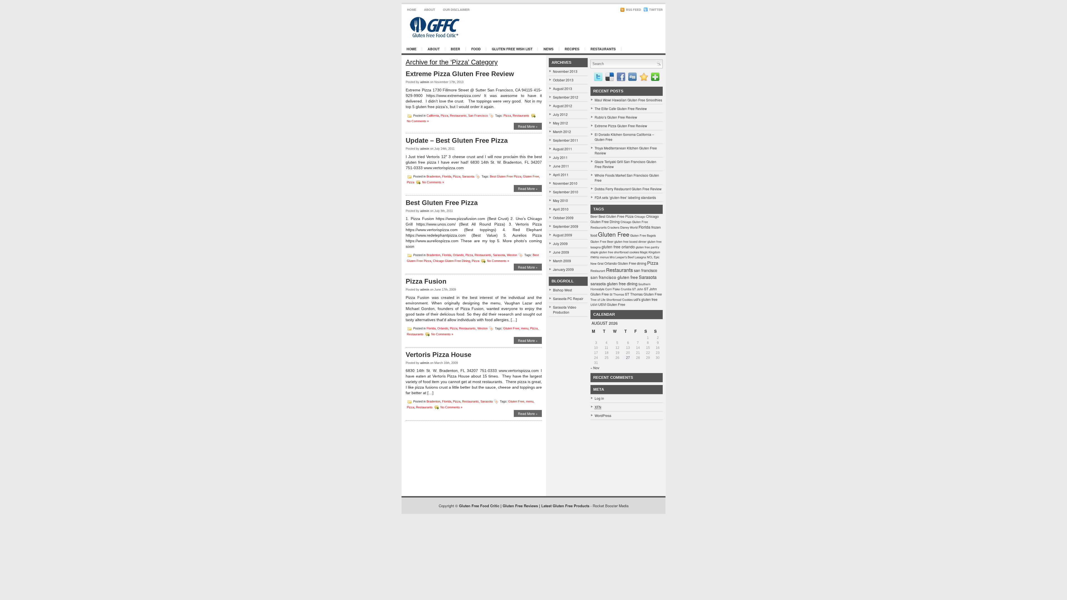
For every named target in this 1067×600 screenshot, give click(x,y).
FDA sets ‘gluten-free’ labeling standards (625, 197)
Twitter (655, 9)
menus (604, 257)
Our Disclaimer (456, 9)
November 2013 (565, 71)
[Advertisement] (595, 27)
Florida (446, 176)
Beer (455, 48)
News (549, 48)
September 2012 (565, 97)
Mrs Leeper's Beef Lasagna (628, 257)
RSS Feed (633, 9)
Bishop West (562, 290)
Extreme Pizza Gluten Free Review (460, 74)
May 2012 (560, 123)
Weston (512, 255)
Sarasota (468, 176)
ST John (637, 289)
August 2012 (562, 105)
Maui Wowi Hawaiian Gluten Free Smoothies (628, 100)
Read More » (528, 126)
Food (476, 48)
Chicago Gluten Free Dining (451, 260)
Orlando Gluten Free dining (625, 263)
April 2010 (561, 209)
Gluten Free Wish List (512, 48)
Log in (599, 398)
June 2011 (561, 166)
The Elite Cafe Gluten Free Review (621, 108)
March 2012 (562, 131)
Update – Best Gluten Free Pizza (457, 140)
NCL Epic (653, 257)
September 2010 (565, 191)
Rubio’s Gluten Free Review (616, 117)
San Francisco (478, 115)
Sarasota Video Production (564, 309)
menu (524, 328)
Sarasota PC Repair (568, 298)
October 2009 (563, 217)
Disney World (629, 227)
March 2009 (562, 260)
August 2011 (562, 148)
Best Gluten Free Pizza (505, 176)
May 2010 (560, 200)
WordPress (603, 415)
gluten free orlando (618, 246)
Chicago (639, 216)
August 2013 (562, 88)
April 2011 (561, 174)
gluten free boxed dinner (630, 241)
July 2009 (560, 243)
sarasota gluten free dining (613, 283)
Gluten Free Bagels (643, 235)
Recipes (572, 48)
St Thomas (617, 294)
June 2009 (561, 252)
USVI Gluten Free (611, 304)
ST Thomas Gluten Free (643, 294)
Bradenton (433, 176)
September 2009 (565, 226)
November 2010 (565, 183)
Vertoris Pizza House (438, 354)
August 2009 (562, 234)
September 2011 (565, 140)
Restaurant (597, 271)
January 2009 (563, 269)
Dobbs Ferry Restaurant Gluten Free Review (628, 188)
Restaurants (603, 48)
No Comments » (418, 121)
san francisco (645, 270)
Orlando (458, 255)
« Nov (594, 367)
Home (411, 9)
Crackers (613, 227)
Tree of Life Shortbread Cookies (611, 300)
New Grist (597, 263)
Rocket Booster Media (611, 505)
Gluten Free (531, 176)
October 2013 (563, 80)
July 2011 (560, 157)
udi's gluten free (645, 299)
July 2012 (560, 114)
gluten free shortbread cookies (619, 252)
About (429, 9)
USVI (593, 304)
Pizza (444, 115)
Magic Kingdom (650, 252)
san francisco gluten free (614, 277)
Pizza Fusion (426, 281)
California (433, 115)
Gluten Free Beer (602, 241)
